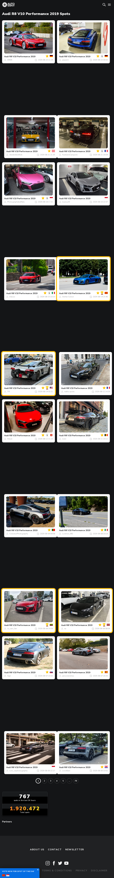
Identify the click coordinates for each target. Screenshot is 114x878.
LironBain (66, 771)
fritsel (9, 439)
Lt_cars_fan (12, 628)
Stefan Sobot (68, 297)
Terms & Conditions (57, 870)
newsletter (74, 849)
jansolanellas (68, 676)
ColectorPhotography (18, 534)
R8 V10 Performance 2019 (22, 56)
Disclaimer (99, 870)
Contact (55, 849)
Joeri (64, 439)
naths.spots (69, 391)
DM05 (9, 60)
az (65, 628)
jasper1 (65, 60)
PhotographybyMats (16, 202)
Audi (6, 56)
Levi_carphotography (18, 771)
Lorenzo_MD (67, 534)
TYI (8, 391)
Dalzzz (12, 297)
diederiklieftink (15, 155)
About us (37, 849)
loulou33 (66, 202)
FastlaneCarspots (70, 155)
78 (76, 780)
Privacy (81, 870)
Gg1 (9, 676)
